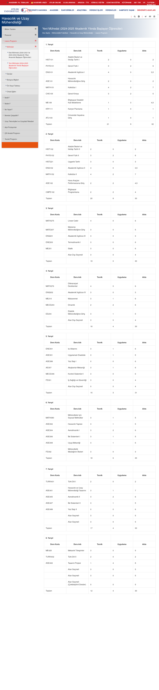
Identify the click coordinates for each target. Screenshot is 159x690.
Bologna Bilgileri (13, 80)
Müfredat (10, 47)
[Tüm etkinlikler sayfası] (154, 16)
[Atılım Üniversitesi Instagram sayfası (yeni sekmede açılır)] (125, 16)
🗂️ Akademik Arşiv (39, 2)
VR (144, 2)
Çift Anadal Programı (12, 133)
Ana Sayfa (46, 33)
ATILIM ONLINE (55, 2)
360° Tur (137, 2)
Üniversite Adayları (146, 10)
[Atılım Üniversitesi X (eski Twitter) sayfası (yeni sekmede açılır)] (119, 16)
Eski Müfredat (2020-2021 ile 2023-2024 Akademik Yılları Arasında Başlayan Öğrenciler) (20, 54)
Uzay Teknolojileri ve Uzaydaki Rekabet (19, 121)
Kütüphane (127, 2)
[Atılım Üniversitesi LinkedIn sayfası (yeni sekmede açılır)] (122, 16)
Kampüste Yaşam (126, 10)
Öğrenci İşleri (96, 10)
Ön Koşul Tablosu (13, 85)
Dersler (9, 74)
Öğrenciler (110, 10)
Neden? (7, 103)
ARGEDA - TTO (83, 2)
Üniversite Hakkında (37, 10)
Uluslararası (69, 2)
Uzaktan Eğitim (113, 2)
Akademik (54, 10)
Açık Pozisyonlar (11, 127)
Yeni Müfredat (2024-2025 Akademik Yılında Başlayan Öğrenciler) (19, 65)
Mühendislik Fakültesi (60, 33)
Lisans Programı (101, 33)
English (152, 5)
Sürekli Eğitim (97, 2)
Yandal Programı (11, 139)
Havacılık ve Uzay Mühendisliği (81, 33)
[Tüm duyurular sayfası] (145, 16)
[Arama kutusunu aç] (134, 16)
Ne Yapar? (8, 109)
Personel (8, 35)
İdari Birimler (67, 10)
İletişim (150, 2)
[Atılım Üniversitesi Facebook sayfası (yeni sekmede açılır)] (117, 16)
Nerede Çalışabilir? (12, 115)
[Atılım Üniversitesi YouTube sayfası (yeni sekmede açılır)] (128, 16)
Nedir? (7, 97)
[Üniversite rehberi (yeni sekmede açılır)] (138, 16)
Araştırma (82, 10)
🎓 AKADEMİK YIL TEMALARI (18, 2)
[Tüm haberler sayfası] (150, 16)
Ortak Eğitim (11, 91)
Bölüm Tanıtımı (10, 29)
